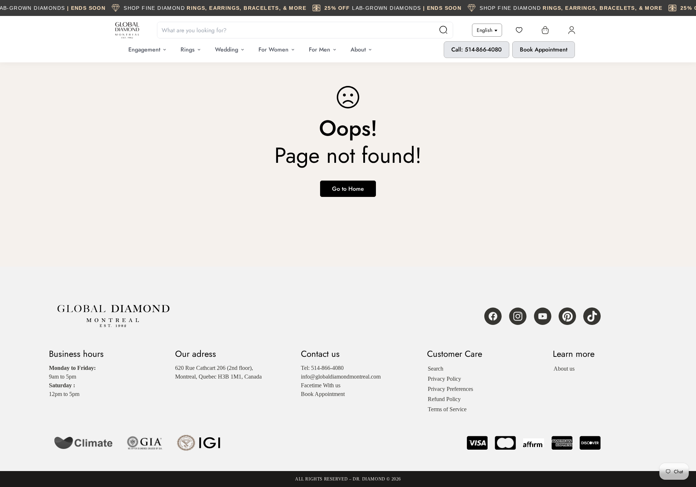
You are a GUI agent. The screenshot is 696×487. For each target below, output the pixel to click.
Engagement (144, 49)
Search (435, 369)
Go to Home (348, 189)
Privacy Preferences (450, 389)
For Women (273, 49)
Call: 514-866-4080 (476, 49)
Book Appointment (543, 49)
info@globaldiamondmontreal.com (341, 376)
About (358, 49)
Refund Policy (444, 399)
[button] (543, 30)
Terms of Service (447, 409)
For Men (319, 49)
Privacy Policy (444, 379)
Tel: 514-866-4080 (322, 368)
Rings (188, 49)
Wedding (226, 49)
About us (564, 369)
